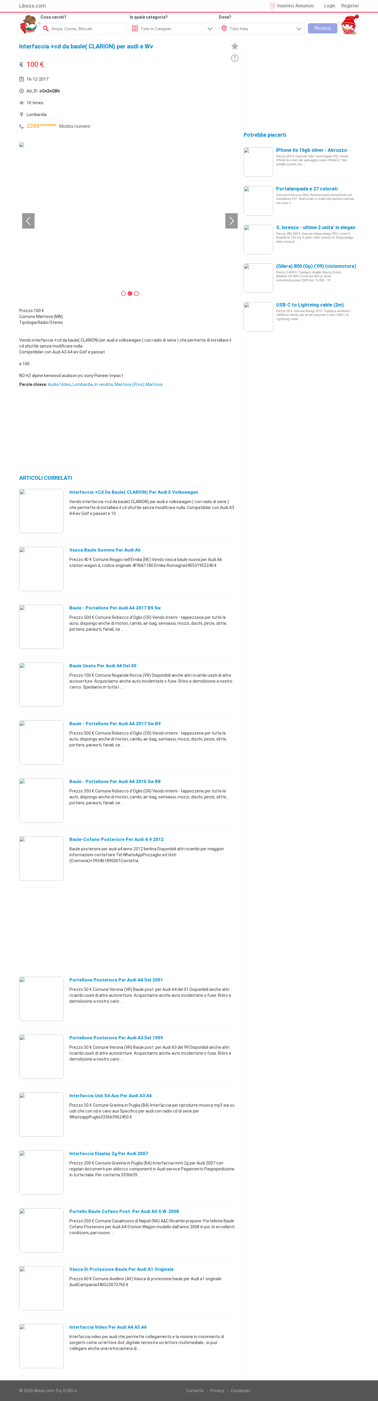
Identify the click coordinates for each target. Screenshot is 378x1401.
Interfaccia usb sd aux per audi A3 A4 (110, 1095)
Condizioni (240, 1390)
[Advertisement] (181, 92)
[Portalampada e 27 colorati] (258, 200)
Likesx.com (32, 6)
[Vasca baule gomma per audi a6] (41, 568)
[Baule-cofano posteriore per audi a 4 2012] (41, 858)
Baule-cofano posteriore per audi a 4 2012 (116, 839)
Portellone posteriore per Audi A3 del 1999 (116, 1037)
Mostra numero (74, 126)
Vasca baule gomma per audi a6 (105, 550)
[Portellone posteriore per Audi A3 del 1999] (41, 1056)
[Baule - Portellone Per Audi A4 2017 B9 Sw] (41, 626)
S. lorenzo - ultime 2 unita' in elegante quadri (326, 227)
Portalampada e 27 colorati (307, 189)
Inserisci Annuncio (295, 6)
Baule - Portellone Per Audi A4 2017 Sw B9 (115, 723)
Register (350, 6)
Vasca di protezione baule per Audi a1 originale (121, 1269)
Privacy (217, 1390)
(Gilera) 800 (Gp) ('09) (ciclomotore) (316, 266)
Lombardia (83, 384)
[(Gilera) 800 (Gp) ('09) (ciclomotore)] (258, 277)
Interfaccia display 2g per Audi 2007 (108, 1153)
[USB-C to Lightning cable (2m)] (258, 316)
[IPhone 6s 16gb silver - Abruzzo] (258, 161)
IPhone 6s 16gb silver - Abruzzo (311, 150)
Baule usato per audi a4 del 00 (102, 665)
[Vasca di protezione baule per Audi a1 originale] (41, 1288)
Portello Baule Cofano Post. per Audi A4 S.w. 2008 (124, 1211)
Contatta (194, 1390)
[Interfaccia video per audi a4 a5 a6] (41, 1345)
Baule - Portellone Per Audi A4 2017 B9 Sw (115, 608)
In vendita (103, 384)
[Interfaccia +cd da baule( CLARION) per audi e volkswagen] (41, 510)
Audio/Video (59, 384)
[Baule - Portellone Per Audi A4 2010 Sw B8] (41, 800)
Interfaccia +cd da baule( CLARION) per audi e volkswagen (133, 492)
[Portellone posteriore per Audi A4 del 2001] (41, 998)
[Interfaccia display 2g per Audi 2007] (41, 1172)
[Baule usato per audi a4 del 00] (41, 684)
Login (329, 6)
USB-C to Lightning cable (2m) (310, 305)
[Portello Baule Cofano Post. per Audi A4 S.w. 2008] (41, 1230)
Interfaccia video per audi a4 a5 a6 (108, 1327)
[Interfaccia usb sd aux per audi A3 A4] (41, 1114)
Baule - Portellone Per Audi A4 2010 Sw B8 (115, 781)
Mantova (154, 384)
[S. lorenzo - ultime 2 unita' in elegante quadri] (258, 239)
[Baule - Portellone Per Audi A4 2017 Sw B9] (41, 742)
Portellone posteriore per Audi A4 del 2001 (116, 980)
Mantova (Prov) (129, 384)
